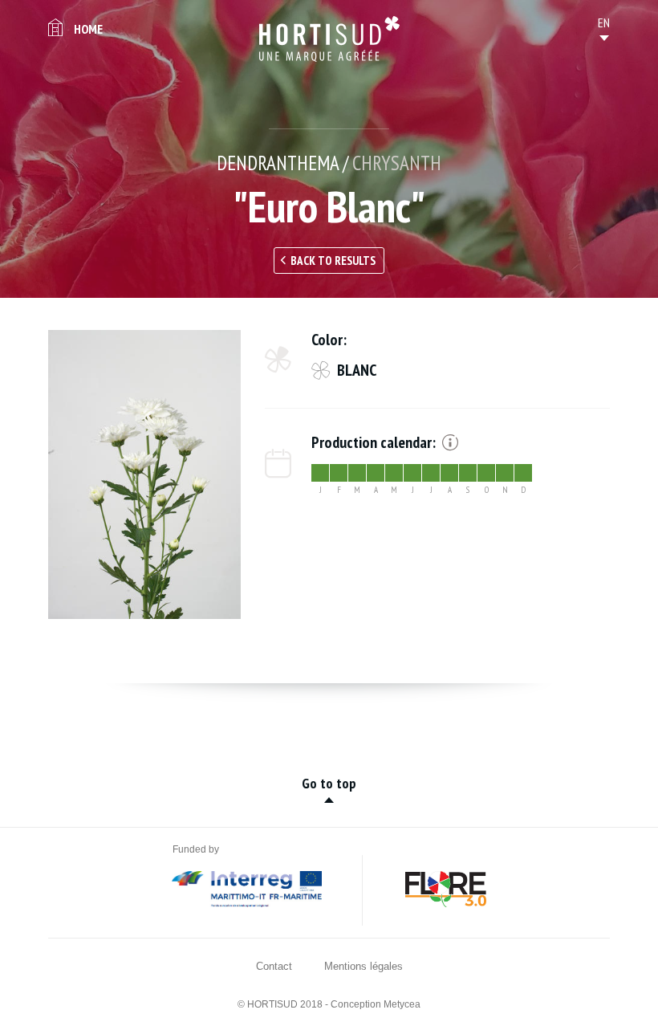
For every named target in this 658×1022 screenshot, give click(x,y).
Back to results (333, 260)
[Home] (329, 39)
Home (88, 29)
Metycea (402, 1004)
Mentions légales (363, 966)
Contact (274, 966)
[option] (144, 474)
